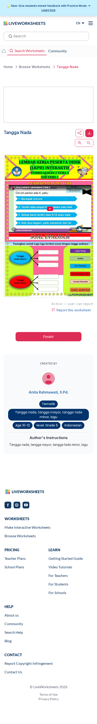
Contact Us (13, 672)
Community (14, 624)
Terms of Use (48, 694)
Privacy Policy (49, 699)
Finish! (48, 337)
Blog (8, 641)
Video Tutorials (60, 567)
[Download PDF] (89, 133)
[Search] (9, 36)
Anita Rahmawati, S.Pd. (48, 392)
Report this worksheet (73, 310)
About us (12, 615)
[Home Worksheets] (3, 51)
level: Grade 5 (47, 425)
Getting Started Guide (65, 558)
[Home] (24, 23)
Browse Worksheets (20, 536)
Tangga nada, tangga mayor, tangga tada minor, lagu (48, 414)
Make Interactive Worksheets (28, 527)
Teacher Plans (15, 558)
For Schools (57, 592)
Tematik (48, 404)
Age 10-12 (22, 425)
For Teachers (58, 575)
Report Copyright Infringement (29, 663)
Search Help (14, 632)
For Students (58, 584)
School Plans (14, 567)
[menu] (90, 23)
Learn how (48, 10)
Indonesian (73, 425)
